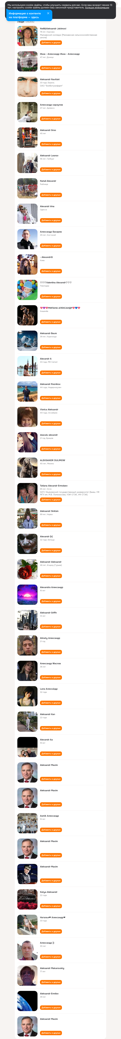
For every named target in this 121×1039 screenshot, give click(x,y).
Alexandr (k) (46, 536)
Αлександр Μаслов (50, 663)
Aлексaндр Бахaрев (51, 231)
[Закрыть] (48, 13)
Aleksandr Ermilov (49, 993)
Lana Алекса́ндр (49, 688)
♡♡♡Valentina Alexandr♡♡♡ (56, 282)
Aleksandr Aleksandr (50, 561)
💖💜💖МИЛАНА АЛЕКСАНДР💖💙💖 (60, 307)
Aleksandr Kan (47, 714)
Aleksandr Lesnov (49, 155)
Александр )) (47, 942)
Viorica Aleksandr (49, 409)
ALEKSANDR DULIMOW (52, 460)
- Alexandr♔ (46, 257)
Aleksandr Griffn (48, 612)
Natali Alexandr (48, 181)
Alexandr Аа (46, 739)
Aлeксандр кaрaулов (51, 104)
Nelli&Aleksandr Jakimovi (53, 28)
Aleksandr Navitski (50, 79)
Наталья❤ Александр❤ (52, 917)
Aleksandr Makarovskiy (52, 968)
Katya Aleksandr (48, 892)
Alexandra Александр (51, 587)
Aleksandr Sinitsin (49, 511)
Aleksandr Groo (48, 130)
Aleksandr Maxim (49, 765)
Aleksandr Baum (48, 333)
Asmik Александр (49, 815)
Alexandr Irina (47, 206)
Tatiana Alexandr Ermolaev (54, 485)
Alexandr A (46, 358)
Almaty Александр (50, 638)
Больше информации (97, 7)
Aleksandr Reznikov (50, 384)
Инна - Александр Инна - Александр (60, 54)
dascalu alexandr (49, 434)
